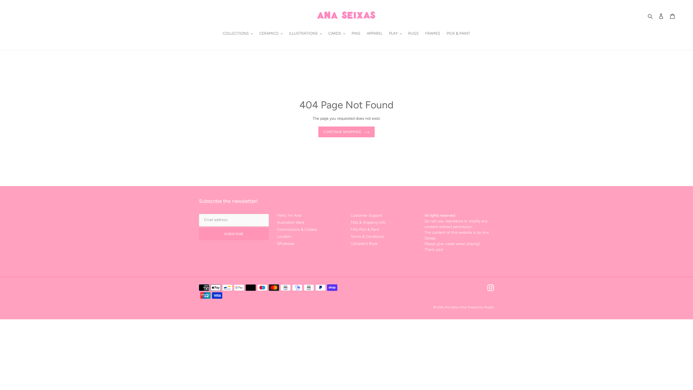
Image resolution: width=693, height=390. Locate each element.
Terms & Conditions (367, 236)
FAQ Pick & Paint (365, 229)
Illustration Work (291, 222)
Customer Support (367, 215)
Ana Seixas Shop (456, 307)
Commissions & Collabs (297, 229)
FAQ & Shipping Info (368, 222)
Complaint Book (364, 243)
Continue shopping (342, 132)
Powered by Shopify (481, 307)
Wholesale (286, 243)
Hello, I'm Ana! (289, 215)
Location (284, 236)
